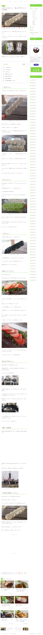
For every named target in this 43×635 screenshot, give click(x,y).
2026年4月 (34, 91)
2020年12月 (34, 271)
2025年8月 (34, 113)
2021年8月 (34, 249)
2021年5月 (34, 257)
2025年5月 (34, 122)
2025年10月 (34, 108)
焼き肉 (37, 24)
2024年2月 (34, 164)
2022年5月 (34, 223)
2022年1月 (34, 235)
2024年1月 (34, 167)
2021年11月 (34, 240)
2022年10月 (34, 209)
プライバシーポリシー (6, 633)
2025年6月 (34, 119)
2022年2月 (34, 232)
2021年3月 (34, 263)
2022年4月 (34, 226)
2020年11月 (34, 274)
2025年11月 (34, 105)
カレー (37, 13)
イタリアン (37, 10)
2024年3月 (34, 161)
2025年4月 (34, 125)
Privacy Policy (13, 633)
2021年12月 (34, 237)
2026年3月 (34, 94)
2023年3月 (34, 195)
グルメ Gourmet (37, 8)
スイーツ (25, 1)
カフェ (37, 12)
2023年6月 (34, 187)
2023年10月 (34, 175)
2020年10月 (34, 277)
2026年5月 (34, 88)
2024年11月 (34, 139)
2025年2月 (34, 130)
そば (21, 1)
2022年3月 (34, 229)
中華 (37, 21)
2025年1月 (34, 133)
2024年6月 (34, 153)
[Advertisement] (14, 543)
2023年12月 (34, 170)
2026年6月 (34, 85)
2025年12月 (34, 102)
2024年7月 (34, 150)
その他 (36, 27)
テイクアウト (37, 17)
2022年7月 (34, 218)
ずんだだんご (8, 69)
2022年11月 (34, 206)
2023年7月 (34, 184)
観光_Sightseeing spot (36, 33)
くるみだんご (8, 67)
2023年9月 (34, 178)
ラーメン (15, 1)
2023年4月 (34, 192)
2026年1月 (34, 99)
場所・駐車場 (8, 78)
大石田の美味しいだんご (10, 80)
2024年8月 (34, 147)
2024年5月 (34, 156)
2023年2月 (34, 198)
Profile (36, 64)
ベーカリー (32, 1)
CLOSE (24, 64)
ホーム (10, 1)
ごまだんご (8, 71)
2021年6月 (34, 254)
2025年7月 (34, 116)
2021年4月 (34, 260)
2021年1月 (34, 268)
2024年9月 (34, 144)
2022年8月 (34, 215)
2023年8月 (34, 181)
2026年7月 (34, 82)
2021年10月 (34, 243)
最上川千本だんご (9, 76)
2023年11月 (34, 173)
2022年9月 (34, 212)
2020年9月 (34, 280)
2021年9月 (34, 246)
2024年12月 (34, 136)
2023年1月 (34, 201)
